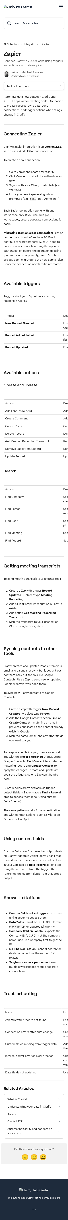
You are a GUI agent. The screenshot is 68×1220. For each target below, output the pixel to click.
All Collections (12, 44)
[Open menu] (61, 6)
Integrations (31, 44)
